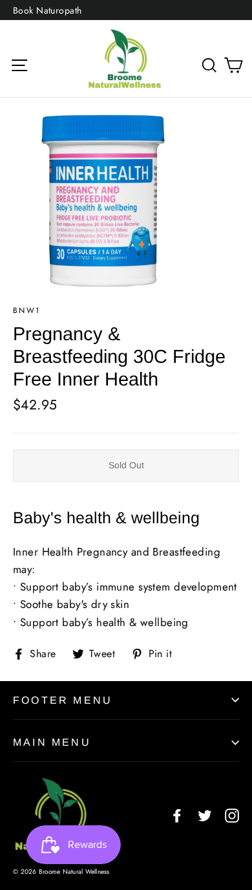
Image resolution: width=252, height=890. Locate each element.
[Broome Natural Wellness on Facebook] (177, 814)
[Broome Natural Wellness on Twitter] (205, 814)
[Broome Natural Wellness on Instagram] (232, 814)
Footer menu (62, 700)
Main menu (52, 742)
